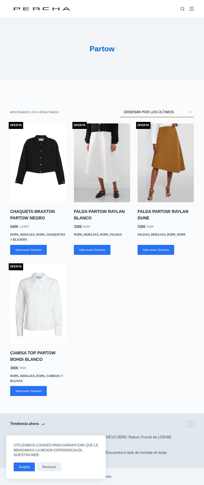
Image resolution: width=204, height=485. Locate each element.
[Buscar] (182, 9)
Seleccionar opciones (28, 249)
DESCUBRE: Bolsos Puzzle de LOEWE (138, 437)
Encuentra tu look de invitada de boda (136, 452)
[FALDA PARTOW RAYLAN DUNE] (166, 162)
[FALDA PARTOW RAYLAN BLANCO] (102, 162)
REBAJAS (27, 234)
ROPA (40, 234)
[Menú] (191, 8)
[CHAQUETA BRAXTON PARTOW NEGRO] (38, 162)
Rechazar (49, 467)
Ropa (14, 234)
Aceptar (24, 467)
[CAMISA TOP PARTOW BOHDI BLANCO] (38, 304)
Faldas (116, 234)
